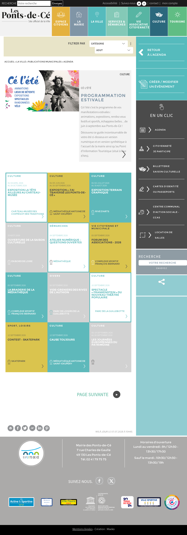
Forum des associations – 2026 (106, 241)
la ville (97, 21)
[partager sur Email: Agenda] (10, 429)
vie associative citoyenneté (139, 24)
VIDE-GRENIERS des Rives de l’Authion (68, 291)
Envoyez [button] (57, 3)
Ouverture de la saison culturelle (26, 241)
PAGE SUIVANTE (93, 394)
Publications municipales (45, 61)
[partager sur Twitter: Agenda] (25, 428)
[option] (68, 116)
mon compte (170, 3)
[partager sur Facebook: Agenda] (18, 428)
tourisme (177, 21)
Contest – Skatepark (24, 339)
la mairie (79, 23)
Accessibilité (110, 3)
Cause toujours (62, 339)
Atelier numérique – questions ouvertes (66, 241)
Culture (159, 21)
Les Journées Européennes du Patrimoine (104, 342)
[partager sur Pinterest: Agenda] (47, 428)
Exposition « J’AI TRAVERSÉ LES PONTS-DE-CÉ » (68, 192)
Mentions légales (82, 529)
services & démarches (117, 23)
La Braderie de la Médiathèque (21, 291)
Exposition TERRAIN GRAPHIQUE (106, 191)
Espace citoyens (61, 23)
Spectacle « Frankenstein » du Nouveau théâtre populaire (106, 293)
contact (154, 3)
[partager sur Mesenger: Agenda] (32, 429)
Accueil (9, 61)
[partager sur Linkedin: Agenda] (40, 428)
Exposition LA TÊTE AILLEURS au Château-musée (24, 192)
